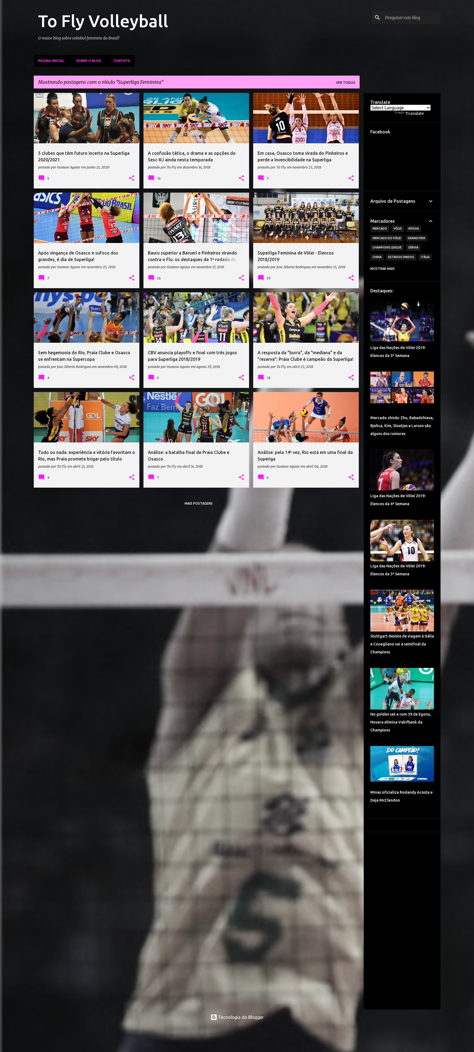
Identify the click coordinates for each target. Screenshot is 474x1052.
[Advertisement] (402, 921)
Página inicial (51, 60)
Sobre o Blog (88, 60)
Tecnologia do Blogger (240, 1017)
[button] (131, 178)
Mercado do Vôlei (387, 238)
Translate (414, 113)
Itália (425, 257)
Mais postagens (199, 503)
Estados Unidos (401, 257)
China (377, 257)
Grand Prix (416, 238)
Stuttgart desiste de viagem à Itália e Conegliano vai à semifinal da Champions (402, 644)
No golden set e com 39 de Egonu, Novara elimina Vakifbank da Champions (400, 722)
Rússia (413, 228)
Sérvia (413, 247)
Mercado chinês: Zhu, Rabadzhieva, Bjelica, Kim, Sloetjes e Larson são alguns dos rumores (402, 426)
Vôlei (398, 228)
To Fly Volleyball (103, 20)
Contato (121, 60)
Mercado (380, 228)
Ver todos (345, 82)
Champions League (387, 247)
